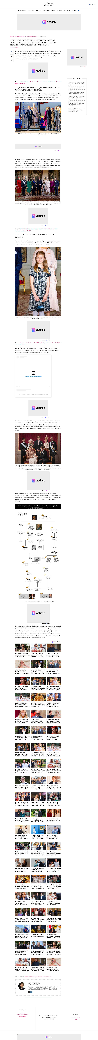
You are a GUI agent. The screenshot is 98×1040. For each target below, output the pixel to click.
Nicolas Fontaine (14, 47)
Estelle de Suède (28, 976)
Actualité (12, 36)
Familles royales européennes (25, 10)
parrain (37, 976)
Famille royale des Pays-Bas (20, 36)
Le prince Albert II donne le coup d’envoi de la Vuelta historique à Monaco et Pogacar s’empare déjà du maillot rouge (77, 98)
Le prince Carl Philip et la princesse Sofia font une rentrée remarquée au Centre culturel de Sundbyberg (76, 110)
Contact (75, 1019)
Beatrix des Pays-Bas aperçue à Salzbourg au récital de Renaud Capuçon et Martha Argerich (76, 83)
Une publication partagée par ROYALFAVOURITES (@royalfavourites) (33, 394)
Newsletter (67, 10)
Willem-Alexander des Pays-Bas (45, 976)
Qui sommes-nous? (76, 1017)
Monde (37, 10)
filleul (33, 976)
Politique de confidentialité (22, 1014)
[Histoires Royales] (49, 4)
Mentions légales (22, 1016)
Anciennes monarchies (48, 10)
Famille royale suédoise (32, 36)
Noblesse (59, 10)
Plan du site (22, 1013)
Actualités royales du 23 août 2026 (75, 88)
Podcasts (74, 10)
